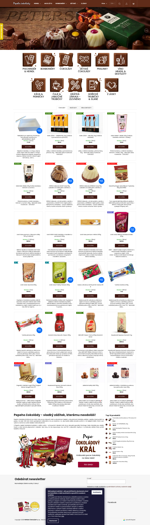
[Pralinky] (102, 60)
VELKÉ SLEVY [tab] (73, 108)
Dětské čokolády (84, 70)
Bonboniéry (48, 69)
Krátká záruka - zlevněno (75, 97)
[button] (11, 30)
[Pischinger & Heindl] (29, 60)
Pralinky (102, 69)
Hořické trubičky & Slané (93, 97)
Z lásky (111, 94)
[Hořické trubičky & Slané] (93, 85)
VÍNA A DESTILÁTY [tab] (86, 108)
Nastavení (53, 521)
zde (62, 516)
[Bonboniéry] (47, 60)
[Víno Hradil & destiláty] (120, 60)
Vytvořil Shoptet (130, 520)
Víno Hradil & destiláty (120, 71)
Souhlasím (97, 492)
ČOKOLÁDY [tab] (62, 108)
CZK (112, 3)
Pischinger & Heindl (29, 70)
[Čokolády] (66, 60)
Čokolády (66, 69)
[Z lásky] (111, 85)
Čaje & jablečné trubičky (56, 97)
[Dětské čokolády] (84, 60)
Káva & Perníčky (38, 95)
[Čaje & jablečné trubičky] (57, 85)
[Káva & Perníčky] (38, 85)
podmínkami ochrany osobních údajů (119, 487)
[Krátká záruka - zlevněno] (75, 85)
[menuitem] (37, 3)
